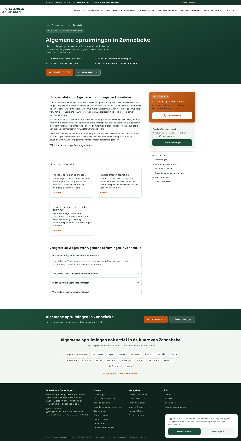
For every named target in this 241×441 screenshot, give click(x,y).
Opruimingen (161, 160)
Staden (148, 354)
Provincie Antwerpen (138, 395)
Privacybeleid (170, 403)
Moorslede (98, 355)
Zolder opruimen (191, 10)
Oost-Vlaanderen (137, 399)
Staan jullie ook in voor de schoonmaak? (70, 283)
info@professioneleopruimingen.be (66, 412)
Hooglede (86, 360)
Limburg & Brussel (137, 411)
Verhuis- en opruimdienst (104, 427)
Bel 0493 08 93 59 (61, 72)
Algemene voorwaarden (175, 407)
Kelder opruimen (167, 10)
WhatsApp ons (89, 72)
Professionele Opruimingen (13, 10)
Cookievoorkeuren (137, 437)
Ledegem (135, 354)
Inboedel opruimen (124, 10)
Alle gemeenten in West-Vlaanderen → (120, 374)
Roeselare (72, 360)
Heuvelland (112, 360)
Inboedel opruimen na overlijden (170, 173)
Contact (231, 10)
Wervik (122, 355)
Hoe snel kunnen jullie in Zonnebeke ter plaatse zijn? (76, 256)
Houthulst (161, 354)
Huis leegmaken (213, 10)
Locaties (168, 399)
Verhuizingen (146, 10)
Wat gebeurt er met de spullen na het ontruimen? (75, 274)
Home (77, 10)
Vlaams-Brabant (136, 407)
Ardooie (128, 366)
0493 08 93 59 (189, 2)
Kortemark (169, 360)
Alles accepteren (184, 431)
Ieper (111, 355)
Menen (173, 354)
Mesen (99, 360)
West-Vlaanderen (137, 403)
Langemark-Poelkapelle (76, 355)
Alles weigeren (218, 431)
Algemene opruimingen (96, 10)
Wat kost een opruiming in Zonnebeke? (70, 292)
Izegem (140, 360)
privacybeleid (174, 425)
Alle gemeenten (136, 415)
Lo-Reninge (114, 366)
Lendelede (154, 360)
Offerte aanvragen (172, 143)
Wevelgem (127, 360)
